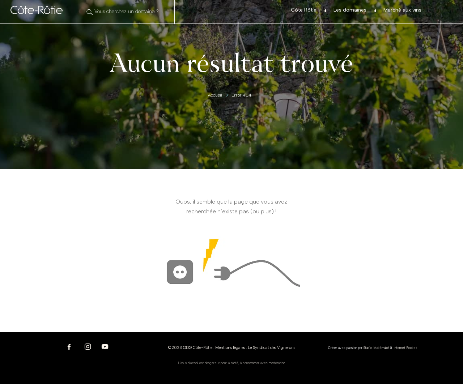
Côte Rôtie (304, 10)
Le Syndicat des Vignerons (271, 347)
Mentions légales (230, 347)
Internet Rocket (405, 348)
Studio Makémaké (376, 348)
